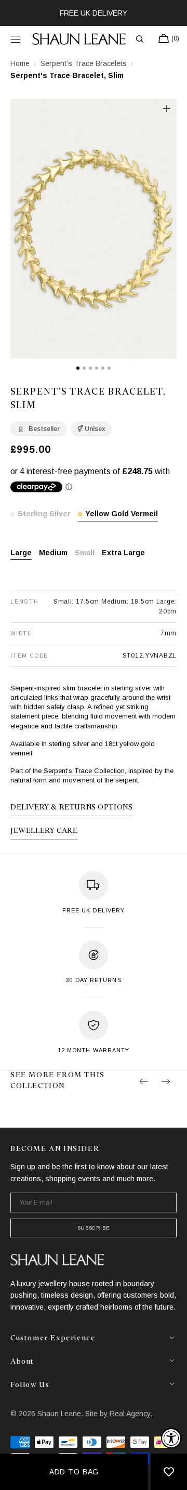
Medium (53, 553)
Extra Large (123, 553)
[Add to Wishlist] (169, 1472)
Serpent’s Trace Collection (84, 771)
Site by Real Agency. (118, 1413)
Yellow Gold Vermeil (121, 514)
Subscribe (93, 1228)
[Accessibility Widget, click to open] (171, 1438)
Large (21, 553)
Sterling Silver (44, 514)
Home (20, 63)
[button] (15, 39)
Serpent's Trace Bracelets (84, 63)
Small (85, 553)
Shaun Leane (59, 1413)
